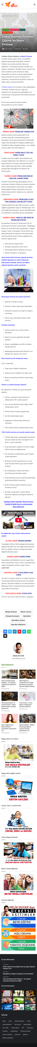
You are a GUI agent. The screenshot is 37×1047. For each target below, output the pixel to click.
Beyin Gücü (13, 15)
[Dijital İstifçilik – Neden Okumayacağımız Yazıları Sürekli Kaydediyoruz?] (27, 718)
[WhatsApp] (29, 632)
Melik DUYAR (8, 49)
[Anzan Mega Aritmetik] (18, 853)
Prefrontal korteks (25, 1031)
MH (23, 1027)
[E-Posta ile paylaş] (5, 636)
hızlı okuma (17, 1024)
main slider (5, 1027)
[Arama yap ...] (35, 5)
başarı (4, 1021)
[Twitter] (10, 632)
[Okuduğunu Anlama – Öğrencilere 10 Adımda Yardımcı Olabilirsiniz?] (30, 1000)
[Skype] (24, 632)
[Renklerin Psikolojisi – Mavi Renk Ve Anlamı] (6, 1007)
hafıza (28, 1021)
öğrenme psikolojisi (8, 1038)
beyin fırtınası (11, 612)
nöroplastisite (14, 1031)
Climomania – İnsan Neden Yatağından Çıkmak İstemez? (25, 704)
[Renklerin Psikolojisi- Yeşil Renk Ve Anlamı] (18, 1000)
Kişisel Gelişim (14, 29)
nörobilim (5, 1031)
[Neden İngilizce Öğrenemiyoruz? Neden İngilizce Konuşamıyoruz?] (18, 1007)
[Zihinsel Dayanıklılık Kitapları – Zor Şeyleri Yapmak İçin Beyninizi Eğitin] (9, 674)
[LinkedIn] (15, 632)
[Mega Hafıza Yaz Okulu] (18, 756)
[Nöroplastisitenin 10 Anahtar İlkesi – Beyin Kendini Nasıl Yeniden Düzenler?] (9, 696)
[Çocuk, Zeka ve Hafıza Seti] (18, 822)
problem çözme (19, 620)
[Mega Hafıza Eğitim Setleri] (18, 790)
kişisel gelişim (27, 1024)
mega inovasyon (13, 616)
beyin (10, 1021)
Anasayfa (6, 15)
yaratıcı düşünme (18, 624)
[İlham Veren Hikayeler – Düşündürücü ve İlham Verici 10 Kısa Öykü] (30, 993)
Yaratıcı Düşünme (7, 32)
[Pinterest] (19, 632)
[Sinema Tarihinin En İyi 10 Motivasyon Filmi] (30, 1007)
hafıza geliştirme (7, 1024)
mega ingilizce (15, 1027)
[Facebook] (5, 632)
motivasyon (30, 1027)
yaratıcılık (17, 1034)
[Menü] (2, 5)
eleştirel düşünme (19, 1021)
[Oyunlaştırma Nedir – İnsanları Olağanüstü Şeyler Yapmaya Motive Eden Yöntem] (6, 1000)
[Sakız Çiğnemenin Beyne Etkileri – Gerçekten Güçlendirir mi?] (9, 718)
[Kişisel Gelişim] (11, 4)
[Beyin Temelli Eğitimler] (18, 885)
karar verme (26, 612)
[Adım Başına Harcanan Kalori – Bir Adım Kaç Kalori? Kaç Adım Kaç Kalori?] (18, 993)
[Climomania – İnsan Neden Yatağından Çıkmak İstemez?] (27, 696)
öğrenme (25, 1034)
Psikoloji (22, 29)
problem (27, 616)
